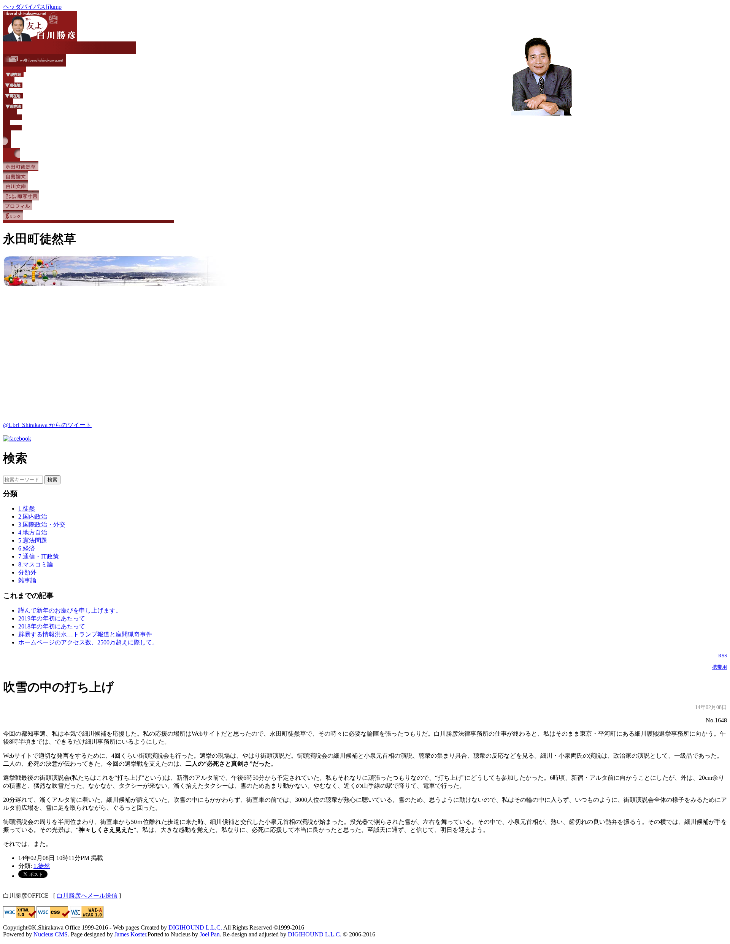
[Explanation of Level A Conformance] (86, 916)
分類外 (27, 572)
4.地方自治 (32, 532)
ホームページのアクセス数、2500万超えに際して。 (88, 642)
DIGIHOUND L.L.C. (195, 927)
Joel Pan (210, 934)
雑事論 (27, 580)
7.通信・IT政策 (38, 556)
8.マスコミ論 (35, 564)
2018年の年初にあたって (51, 626)
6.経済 (26, 548)
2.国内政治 (32, 516)
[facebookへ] (17, 438)
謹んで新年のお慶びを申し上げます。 (70, 610)
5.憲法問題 (32, 540)
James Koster (130, 934)
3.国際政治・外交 (41, 524)
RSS (722, 655)
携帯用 (719, 667)
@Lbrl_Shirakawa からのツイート (47, 425)
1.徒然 (26, 508)
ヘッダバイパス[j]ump (32, 6)
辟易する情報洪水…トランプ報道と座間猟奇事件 (85, 634)
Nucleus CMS (50, 934)
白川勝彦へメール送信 (87, 895)
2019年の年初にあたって (51, 618)
